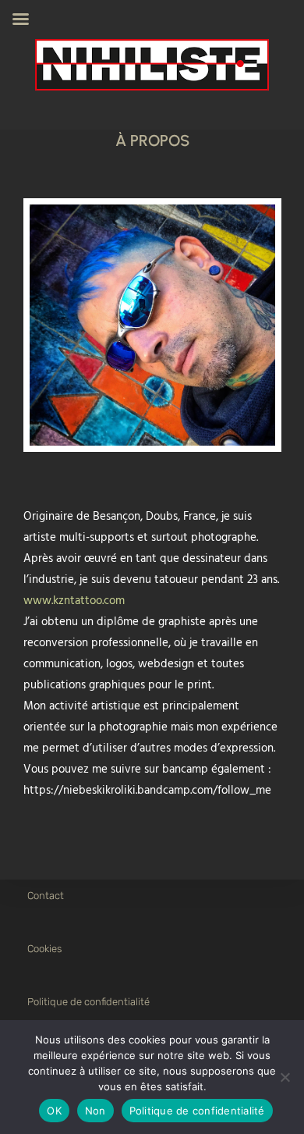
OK (54, 1110)
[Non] (284, 1077)
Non (95, 1110)
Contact (45, 895)
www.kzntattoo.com (74, 601)
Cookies (44, 948)
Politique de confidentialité (88, 1002)
